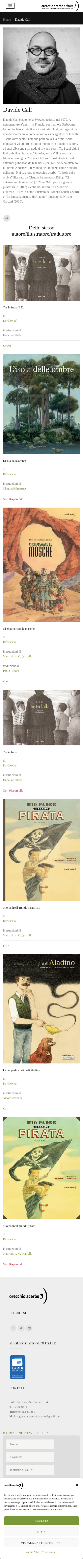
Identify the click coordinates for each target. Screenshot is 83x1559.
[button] (77, 1485)
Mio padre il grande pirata (19, 1226)
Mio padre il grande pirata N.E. (22, 907)
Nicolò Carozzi (12, 1098)
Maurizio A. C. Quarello (17, 656)
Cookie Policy (32, 1552)
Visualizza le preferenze (41, 1543)
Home (7, 19)
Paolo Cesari (11, 671)
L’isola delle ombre (14, 461)
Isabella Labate (12, 335)
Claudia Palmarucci (15, 488)
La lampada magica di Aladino (21, 1070)
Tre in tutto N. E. (13, 307)
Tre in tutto (10, 752)
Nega (41, 1532)
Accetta (41, 1521)
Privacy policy (48, 1552)
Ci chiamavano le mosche (19, 628)
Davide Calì (10, 320)
